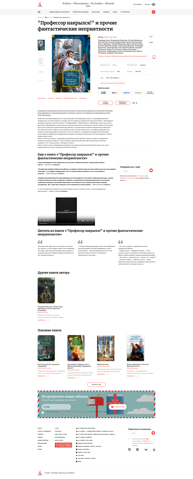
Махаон (109, 3)
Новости (40, 434)
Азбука (66, 3)
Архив (40, 449)
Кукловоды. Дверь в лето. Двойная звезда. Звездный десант (79, 366)
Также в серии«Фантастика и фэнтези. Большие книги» (122, 56)
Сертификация (60, 437)
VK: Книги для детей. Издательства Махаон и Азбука (96, 434)
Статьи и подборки (44, 431)
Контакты (58, 431)
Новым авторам (43, 440)
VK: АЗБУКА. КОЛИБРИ (85, 437)
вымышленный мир (70, 98)
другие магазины (150, 92)
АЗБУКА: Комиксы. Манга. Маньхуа (89, 446)
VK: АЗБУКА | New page (85, 440)
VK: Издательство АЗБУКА (86, 428)
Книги (88, 6)
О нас (57, 428)
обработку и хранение (127, 178)
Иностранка (80, 3)
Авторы (40, 437)
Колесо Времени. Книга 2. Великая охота (138, 365)
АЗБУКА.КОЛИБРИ (83, 449)
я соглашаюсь (141, 176)
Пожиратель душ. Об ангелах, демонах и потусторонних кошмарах (50, 308)
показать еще (96, 384)
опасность (83, 98)
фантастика (42, 98)
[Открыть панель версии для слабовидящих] (153, 4)
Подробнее (41, 320)
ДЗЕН (79, 461)
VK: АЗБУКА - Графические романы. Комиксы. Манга (95, 431)
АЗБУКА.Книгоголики (85, 443)
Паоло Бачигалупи (103, 366)
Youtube (81, 455)
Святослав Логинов (44, 368)
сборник (59, 98)
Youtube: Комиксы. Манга (87, 458)
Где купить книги (61, 434)
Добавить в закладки (123, 103)
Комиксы (106, 12)
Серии (115, 12)
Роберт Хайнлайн (73, 370)
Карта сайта (59, 440)
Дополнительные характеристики (113, 83)
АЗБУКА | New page (84, 452)
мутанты (51, 98)
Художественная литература (59, 12)
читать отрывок (105, 103)
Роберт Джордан (132, 368)
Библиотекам (42, 443)
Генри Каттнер (110, 37)
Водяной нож (103, 364)
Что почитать (125, 12)
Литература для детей (80, 12)
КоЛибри (96, 3)
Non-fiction (96, 12)
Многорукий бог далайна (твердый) (48, 365)
